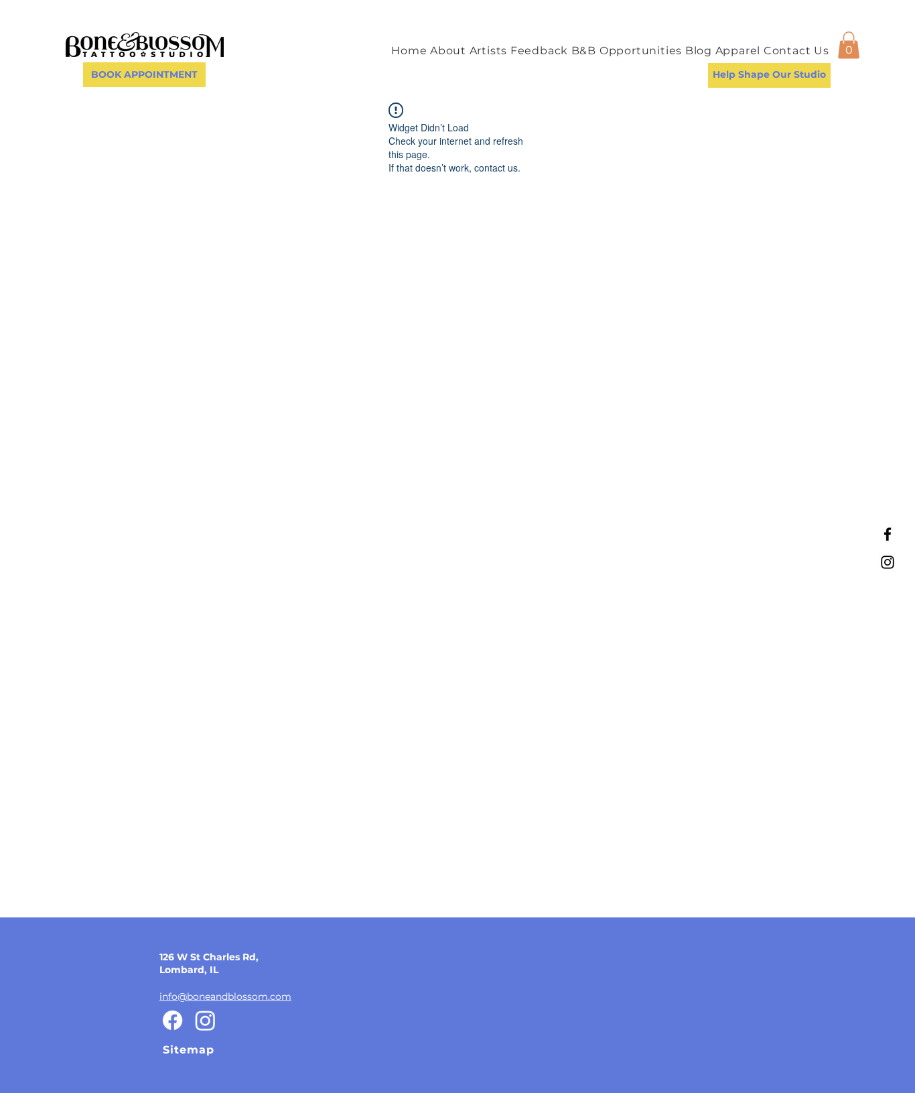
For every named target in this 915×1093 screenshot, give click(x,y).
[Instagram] (887, 562)
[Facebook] (887, 534)
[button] (848, 45)
